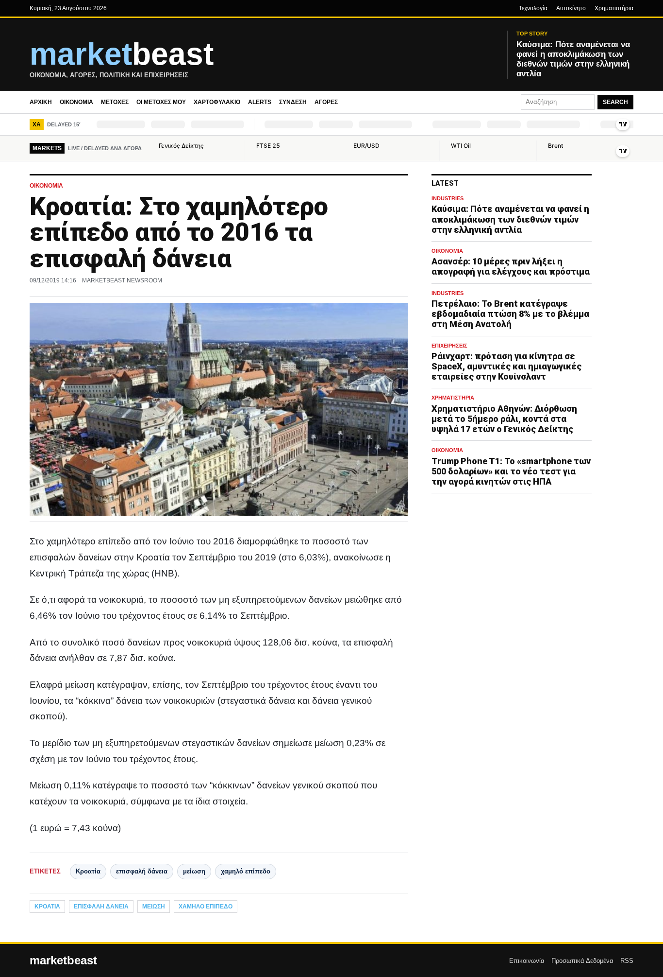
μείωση (194, 871)
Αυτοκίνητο (571, 8)
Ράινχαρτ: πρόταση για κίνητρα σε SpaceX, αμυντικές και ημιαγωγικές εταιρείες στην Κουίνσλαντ (506, 366)
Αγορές (326, 102)
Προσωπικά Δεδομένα (582, 960)
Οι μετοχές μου (161, 102)
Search (615, 102)
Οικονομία (76, 102)
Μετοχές (115, 102)
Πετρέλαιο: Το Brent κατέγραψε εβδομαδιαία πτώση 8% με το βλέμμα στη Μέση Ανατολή (510, 314)
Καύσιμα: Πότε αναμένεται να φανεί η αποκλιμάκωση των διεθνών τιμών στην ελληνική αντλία (510, 219)
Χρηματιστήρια (614, 8)
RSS (626, 960)
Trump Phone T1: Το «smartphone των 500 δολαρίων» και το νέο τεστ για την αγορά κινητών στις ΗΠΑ (511, 471)
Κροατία (88, 871)
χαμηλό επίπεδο (245, 871)
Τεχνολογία (533, 8)
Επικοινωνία (527, 960)
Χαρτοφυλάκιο (217, 102)
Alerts (259, 102)
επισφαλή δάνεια (141, 871)
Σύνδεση (293, 102)
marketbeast (63, 960)
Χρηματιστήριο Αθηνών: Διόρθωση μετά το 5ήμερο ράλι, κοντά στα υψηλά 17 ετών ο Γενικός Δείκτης (504, 418)
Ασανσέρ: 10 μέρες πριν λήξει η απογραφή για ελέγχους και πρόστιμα (510, 267)
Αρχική (41, 102)
